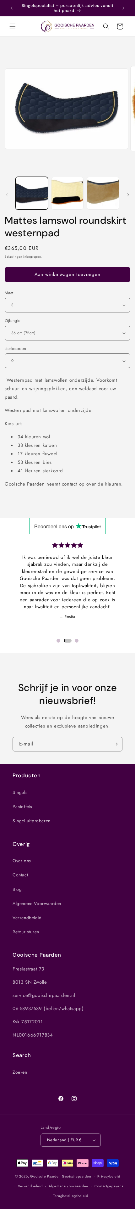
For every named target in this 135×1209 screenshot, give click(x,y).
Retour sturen (26, 932)
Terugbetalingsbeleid (70, 1195)
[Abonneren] (115, 744)
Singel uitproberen (32, 821)
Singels (20, 792)
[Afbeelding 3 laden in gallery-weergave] (103, 193)
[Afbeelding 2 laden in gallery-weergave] (67, 193)
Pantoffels (22, 806)
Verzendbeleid (27, 917)
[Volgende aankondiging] (123, 8)
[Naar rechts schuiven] (128, 195)
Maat (9, 293)
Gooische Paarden (45, 1176)
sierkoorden (15, 348)
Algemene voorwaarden (68, 1186)
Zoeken (20, 1072)
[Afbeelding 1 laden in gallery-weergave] (31, 193)
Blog (17, 889)
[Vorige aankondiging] (12, 8)
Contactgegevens (108, 1186)
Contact (20, 875)
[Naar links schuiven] (7, 195)
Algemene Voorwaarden (37, 903)
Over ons (22, 861)
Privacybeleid (108, 1176)
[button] (12, 26)
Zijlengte (13, 320)
